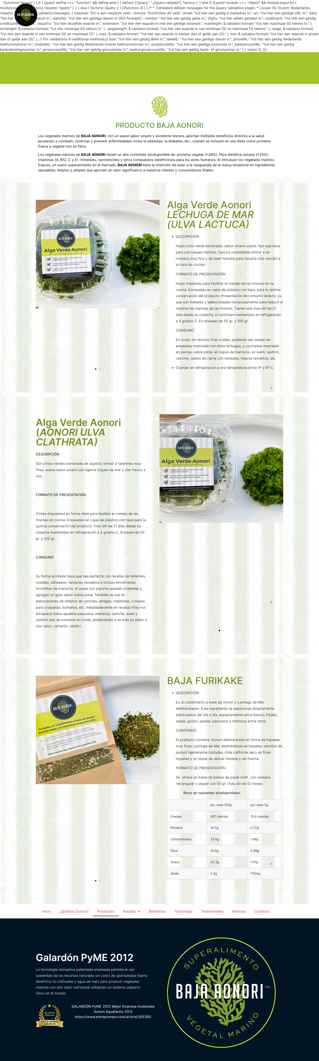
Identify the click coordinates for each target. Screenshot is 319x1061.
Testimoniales (239, 15)
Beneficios (184, 15)
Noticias (264, 15)
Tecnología (210, 15)
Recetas (156, 15)
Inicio (75, 15)
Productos (133, 15)
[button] (95, 369)
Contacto (287, 15)
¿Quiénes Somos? (103, 15)
